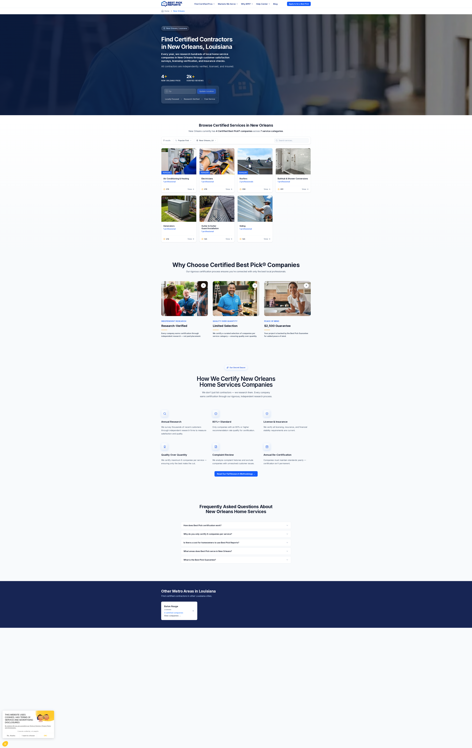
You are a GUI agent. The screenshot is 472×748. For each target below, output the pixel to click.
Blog (275, 4)
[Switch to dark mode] (283, 4)
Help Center (262, 4)
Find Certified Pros (203, 4)
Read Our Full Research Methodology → (236, 474)
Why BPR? (246, 4)
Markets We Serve (227, 4)
